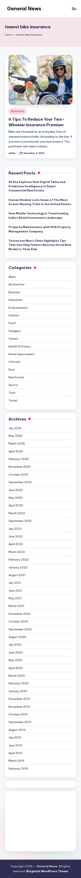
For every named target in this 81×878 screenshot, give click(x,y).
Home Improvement (21, 354)
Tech (12, 393)
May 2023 (15, 498)
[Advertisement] (40, 821)
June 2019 (15, 745)
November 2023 (20, 466)
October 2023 (18, 474)
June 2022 (16, 536)
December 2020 (20, 614)
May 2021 (15, 598)
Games (13, 338)
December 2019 (19, 699)
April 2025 (16, 451)
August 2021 (17, 575)
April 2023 (16, 505)
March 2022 (17, 552)
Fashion (14, 315)
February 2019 (18, 768)
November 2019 (19, 707)
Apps (12, 277)
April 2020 (16, 668)
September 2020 (20, 629)
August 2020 (17, 637)
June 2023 (16, 490)
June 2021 (15, 590)
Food (12, 323)
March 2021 (16, 606)
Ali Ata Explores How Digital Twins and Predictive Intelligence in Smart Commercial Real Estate (37, 186)
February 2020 (19, 683)
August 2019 (17, 730)
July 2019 (15, 737)
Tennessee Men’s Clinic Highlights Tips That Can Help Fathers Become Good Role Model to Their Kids (40, 245)
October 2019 (18, 714)
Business (17, 111)
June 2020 (16, 652)
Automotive (17, 284)
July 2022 (15, 529)
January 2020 (18, 691)
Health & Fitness (20, 346)
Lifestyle (14, 362)
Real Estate (16, 377)
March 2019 (16, 761)
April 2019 (15, 753)
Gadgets (15, 331)
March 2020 (17, 675)
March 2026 (17, 443)
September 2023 (20, 482)
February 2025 (19, 459)
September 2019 (20, 722)
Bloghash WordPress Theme (47, 871)
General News (24, 8)
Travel (13, 400)
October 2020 (18, 621)
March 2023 (17, 513)
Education (15, 300)
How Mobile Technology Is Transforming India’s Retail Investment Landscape (38, 215)
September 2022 (20, 521)
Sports (13, 385)
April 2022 (16, 544)
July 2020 (15, 644)
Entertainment (18, 308)
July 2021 (15, 583)
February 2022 (19, 559)
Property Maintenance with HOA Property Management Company (40, 229)
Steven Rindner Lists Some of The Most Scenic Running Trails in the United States (40, 202)
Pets (12, 369)
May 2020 (15, 660)
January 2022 (18, 567)
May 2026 (15, 436)
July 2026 (15, 428)
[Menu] (74, 8)
